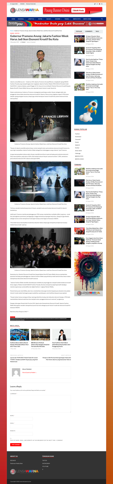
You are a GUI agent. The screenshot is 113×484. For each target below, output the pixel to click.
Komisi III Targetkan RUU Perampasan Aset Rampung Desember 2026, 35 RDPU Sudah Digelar (94, 50)
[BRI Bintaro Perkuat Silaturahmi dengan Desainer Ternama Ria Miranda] (40, 335)
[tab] (79, 31)
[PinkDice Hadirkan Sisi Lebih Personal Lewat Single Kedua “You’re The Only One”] (79, 84)
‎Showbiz (57, 19)
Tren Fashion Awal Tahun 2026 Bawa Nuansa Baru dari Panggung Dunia (61, 344)
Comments (88, 31)
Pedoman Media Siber (31, 4)
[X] (102, 3)
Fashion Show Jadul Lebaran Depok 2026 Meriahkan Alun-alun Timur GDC (19, 344)
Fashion (12, 33)
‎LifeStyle (31, 19)
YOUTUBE (45, 466)
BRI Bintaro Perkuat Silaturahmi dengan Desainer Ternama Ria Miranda (40, 344)
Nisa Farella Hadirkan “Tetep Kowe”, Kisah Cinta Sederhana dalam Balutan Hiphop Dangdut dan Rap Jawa (94, 62)
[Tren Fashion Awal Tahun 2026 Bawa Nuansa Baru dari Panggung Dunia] (61, 335)
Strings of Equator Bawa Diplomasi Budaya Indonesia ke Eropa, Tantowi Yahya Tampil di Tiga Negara (94, 38)
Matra (40, 19)
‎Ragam (48, 19)
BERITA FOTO (77, 19)
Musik (77, 142)
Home (13, 19)
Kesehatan (78, 136)
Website (12, 430)
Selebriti (77, 145)
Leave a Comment (31, 42)
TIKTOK (44, 460)
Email (12, 423)
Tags (97, 31)
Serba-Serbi (78, 150)
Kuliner (77, 148)
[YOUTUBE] (100, 3)
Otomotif (77, 139)
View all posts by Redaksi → (29, 372)
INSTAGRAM (46, 463)
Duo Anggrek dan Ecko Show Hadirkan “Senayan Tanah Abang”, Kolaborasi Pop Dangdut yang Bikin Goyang (94, 240)
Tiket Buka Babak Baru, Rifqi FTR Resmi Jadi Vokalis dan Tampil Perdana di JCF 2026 (94, 229)
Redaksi (24, 42)
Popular (79, 31)
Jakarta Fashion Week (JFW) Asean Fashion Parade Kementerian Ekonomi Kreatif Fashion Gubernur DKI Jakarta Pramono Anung (39, 319)
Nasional (21, 19)
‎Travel (67, 19)
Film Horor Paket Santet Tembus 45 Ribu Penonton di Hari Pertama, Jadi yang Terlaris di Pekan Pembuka (94, 75)
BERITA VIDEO (87, 19)
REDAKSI (22, 4)
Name (12, 415)
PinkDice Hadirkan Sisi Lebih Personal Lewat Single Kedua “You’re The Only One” (94, 86)
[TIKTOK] (95, 3)
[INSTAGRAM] (97, 3)
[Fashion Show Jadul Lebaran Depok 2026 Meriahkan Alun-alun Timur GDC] (19, 335)
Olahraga (77, 153)
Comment (13, 393)
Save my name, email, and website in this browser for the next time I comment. (36, 440)
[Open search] (102, 19)
